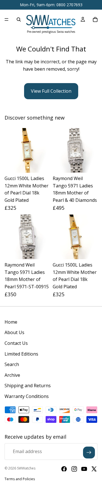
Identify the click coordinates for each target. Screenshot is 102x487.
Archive (12, 375)
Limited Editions (21, 354)
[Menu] (6, 19)
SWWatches (26, 468)
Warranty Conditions (27, 396)
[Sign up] (89, 452)
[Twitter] (94, 469)
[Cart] (95, 19)
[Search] (18, 19)
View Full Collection (51, 91)
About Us (14, 332)
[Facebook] (64, 469)
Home (11, 322)
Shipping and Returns (28, 385)
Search (12, 364)
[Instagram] (74, 469)
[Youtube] (84, 469)
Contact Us (16, 343)
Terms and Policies (20, 479)
